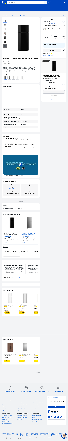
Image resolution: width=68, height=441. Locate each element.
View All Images (12, 230)
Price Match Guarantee (6, 404)
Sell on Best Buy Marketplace (37, 398)
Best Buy (3, 15)
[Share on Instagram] (52, 417)
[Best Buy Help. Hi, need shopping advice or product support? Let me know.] (64, 436)
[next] (38, 78)
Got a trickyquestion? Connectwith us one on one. (56, 436)
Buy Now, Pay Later (5, 421)
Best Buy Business (35, 408)
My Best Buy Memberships (22, 415)
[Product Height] (12, 111)
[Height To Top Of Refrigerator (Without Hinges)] (19, 118)
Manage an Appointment (22, 404)
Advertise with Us (35, 400)
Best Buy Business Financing (7, 423)
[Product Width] (11, 114)
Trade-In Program (5, 408)
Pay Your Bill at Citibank (6, 417)
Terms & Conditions (56, 30)
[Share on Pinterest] (61, 417)
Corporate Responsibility (37, 419)
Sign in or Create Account (53, 397)
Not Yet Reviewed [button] (7, 236)
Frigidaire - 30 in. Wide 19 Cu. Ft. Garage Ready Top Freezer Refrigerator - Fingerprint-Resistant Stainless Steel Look (30, 234)
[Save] (63, 50)
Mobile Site (54, 429)
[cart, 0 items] (65, 2)
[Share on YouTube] (49, 417)
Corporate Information (36, 415)
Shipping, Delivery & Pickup (7, 400)
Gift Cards (4, 410)
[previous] (4, 78)
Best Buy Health (35, 404)
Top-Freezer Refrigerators (24, 15)
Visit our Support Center (21, 398)
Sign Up (56, 406)
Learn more (53, 412)
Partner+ (33, 410)
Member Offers (20, 419)
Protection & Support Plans (22, 406)
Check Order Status (5, 398)
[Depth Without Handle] (15, 124)
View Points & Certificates (22, 417)
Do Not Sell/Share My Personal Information (34, 434)
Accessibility (4, 433)
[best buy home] (4, 2)
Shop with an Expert (21, 400)
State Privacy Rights (21, 434)
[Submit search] (45, 2)
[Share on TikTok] (55, 417)
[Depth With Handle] (13, 126)
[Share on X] (64, 417)
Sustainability (34, 421)
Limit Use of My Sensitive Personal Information (44, 434)
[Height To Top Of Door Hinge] (18, 121)
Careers (33, 417)
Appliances (8, 15)
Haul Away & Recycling (21, 408)
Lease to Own (4, 419)
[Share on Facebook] (58, 417)
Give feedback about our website (19, 429)
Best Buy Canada (63, 429)
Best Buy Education (36, 406)
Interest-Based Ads (17, 434)
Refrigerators (14, 15)
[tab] (7, 251)
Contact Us (19, 410)
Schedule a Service (20, 402)
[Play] (20, 165)
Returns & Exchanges (6, 402)
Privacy (13, 433)
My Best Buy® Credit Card (7, 415)
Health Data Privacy (27, 434)
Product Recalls (5, 406)
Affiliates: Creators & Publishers (38, 402)
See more (6, 242)
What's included (48, 30)
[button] (63, 21)
